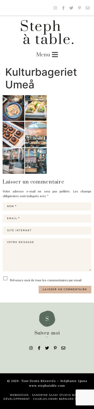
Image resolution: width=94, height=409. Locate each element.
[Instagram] (55, 8)
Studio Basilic (71, 395)
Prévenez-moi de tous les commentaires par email (45, 280)
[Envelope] (87, 8)
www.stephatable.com (47, 386)
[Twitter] (71, 8)
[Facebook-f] (63, 8)
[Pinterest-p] (79, 8)
